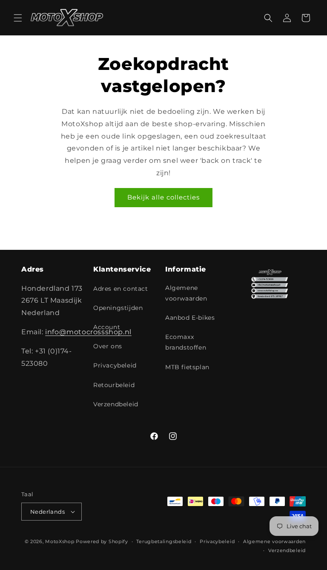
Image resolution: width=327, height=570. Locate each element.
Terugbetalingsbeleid (163, 541)
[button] (18, 18)
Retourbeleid (114, 385)
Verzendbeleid (115, 404)
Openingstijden (118, 308)
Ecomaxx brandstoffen (185, 342)
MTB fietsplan (187, 367)
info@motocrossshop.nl (88, 332)
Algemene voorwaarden (186, 293)
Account (106, 327)
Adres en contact (120, 288)
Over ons (107, 346)
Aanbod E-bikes (190, 317)
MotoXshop (59, 541)
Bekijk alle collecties (163, 197)
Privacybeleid (115, 365)
